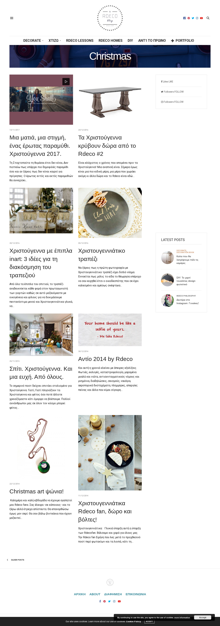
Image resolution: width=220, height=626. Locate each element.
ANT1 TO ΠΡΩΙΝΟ (152, 40)
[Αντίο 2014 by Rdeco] (110, 330)
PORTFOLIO (185, 40)
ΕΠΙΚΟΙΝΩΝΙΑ (136, 594)
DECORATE (32, 40)
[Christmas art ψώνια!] (41, 447)
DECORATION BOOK (185, 252)
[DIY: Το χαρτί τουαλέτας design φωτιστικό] (169, 279)
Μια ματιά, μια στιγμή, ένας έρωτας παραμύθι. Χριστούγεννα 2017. (39, 145)
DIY (130, 40)
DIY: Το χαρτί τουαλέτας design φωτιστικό (186, 281)
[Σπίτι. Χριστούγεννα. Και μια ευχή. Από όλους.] (41, 335)
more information (182, 617)
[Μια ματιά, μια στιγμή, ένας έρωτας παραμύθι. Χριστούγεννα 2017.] (41, 100)
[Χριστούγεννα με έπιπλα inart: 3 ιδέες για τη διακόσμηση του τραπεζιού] (41, 213)
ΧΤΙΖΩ (53, 40)
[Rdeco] (110, 18)
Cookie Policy (133, 621)
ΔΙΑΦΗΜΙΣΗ (113, 594)
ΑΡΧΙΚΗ (80, 594)
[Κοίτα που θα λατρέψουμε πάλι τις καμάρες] (169, 257)
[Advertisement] (181, 170)
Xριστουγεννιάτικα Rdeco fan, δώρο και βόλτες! (105, 511)
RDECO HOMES (111, 40)
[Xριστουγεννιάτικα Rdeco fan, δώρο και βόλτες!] (110, 452)
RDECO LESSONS (80, 40)
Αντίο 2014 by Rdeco (105, 359)
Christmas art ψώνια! (36, 491)
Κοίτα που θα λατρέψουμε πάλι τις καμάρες (187, 259)
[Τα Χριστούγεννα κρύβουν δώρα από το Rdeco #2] (110, 100)
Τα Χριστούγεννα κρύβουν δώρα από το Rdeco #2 (107, 145)
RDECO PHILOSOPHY (186, 296)
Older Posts (17, 560)
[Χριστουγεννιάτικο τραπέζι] (110, 213)
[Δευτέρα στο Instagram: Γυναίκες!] (169, 300)
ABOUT (94, 594)
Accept (202, 617)
